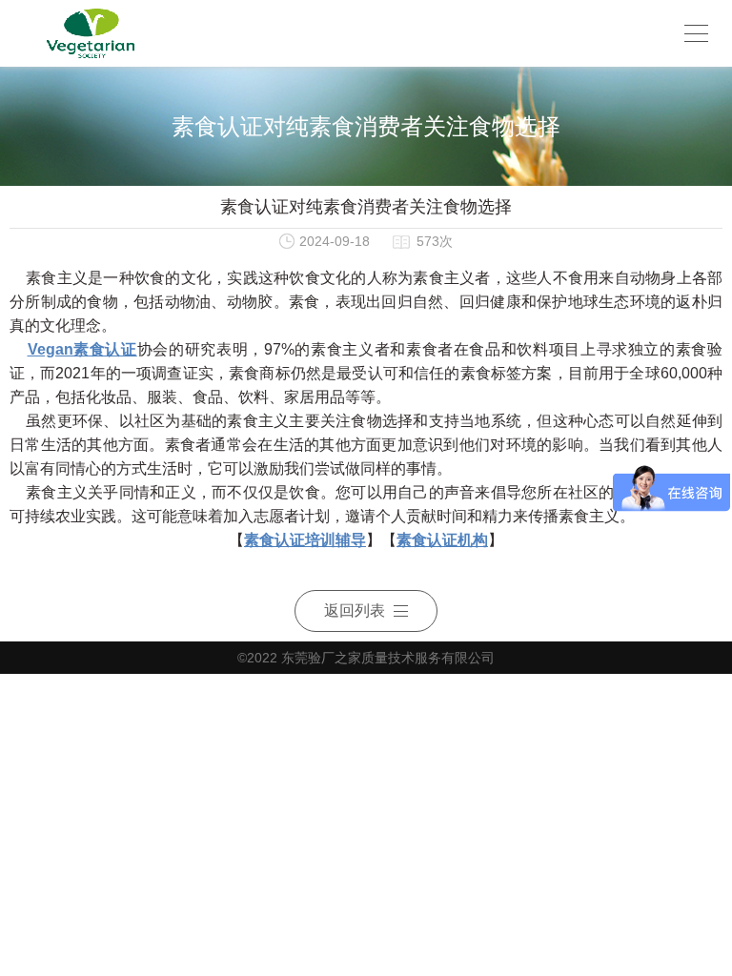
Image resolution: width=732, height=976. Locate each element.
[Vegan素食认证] (90, 33)
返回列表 (354, 610)
